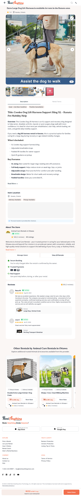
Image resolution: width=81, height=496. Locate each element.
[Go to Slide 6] (35, 91)
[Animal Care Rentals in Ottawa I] (8, 232)
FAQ (3, 463)
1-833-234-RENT (8, 469)
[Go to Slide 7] (41, 91)
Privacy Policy (45, 461)
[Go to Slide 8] (46, 91)
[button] (40, 49)
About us (5, 458)
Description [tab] (24, 101)
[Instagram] (14, 474)
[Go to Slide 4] (24, 91)
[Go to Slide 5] (30, 91)
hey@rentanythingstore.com (25, 469)
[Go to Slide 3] (19, 91)
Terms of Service (46, 458)
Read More (12, 183)
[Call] (76, 3)
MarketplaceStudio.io (8, 485)
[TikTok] (10, 474)
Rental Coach (6, 448)
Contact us (5, 461)
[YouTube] (18, 474)
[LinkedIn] (6, 474)
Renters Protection (47, 441)
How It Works (6, 446)
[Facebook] (3, 474)
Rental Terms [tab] (56, 101)
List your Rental (7, 444)
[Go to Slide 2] (13, 91)
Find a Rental (6, 441)
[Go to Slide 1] (8, 91)
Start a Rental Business (9, 451)
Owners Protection (47, 444)
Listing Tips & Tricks (48, 446)
